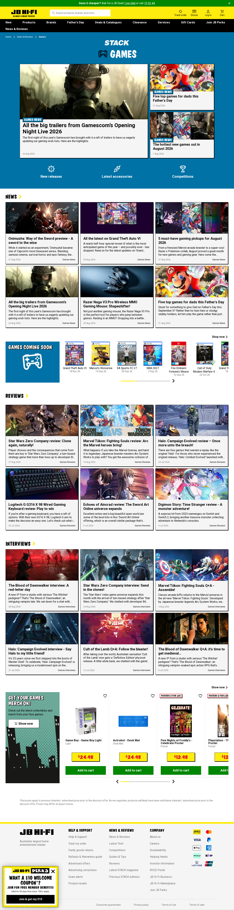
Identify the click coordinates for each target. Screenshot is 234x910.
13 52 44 (149, 3)
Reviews (114, 863)
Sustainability (158, 850)
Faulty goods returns (80, 850)
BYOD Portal (157, 870)
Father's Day (75, 22)
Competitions (117, 850)
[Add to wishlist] (105, 696)
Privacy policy (141, 904)
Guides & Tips (117, 856)
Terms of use (169, 904)
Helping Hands (159, 856)
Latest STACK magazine (123, 870)
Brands (51, 22)
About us (155, 836)
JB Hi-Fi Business (161, 876)
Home (8, 37)
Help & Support (77, 836)
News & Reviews (17, 29)
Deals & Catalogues (108, 22)
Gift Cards (188, 22)
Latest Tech (116, 843)
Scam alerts (75, 876)
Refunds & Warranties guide (85, 856)
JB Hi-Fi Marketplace (162, 883)
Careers (154, 843)
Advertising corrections (82, 870)
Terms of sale (196, 904)
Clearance (140, 22)
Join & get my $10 (30, 899)
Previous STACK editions (124, 876)
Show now (218, 687)
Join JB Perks (215, 22)
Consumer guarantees (108, 904)
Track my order (77, 843)
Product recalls (77, 883)
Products (29, 22)
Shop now (218, 336)
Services (164, 22)
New (8, 22)
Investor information (162, 863)
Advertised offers (79, 863)
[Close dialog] (53, 871)
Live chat (130, 3)
